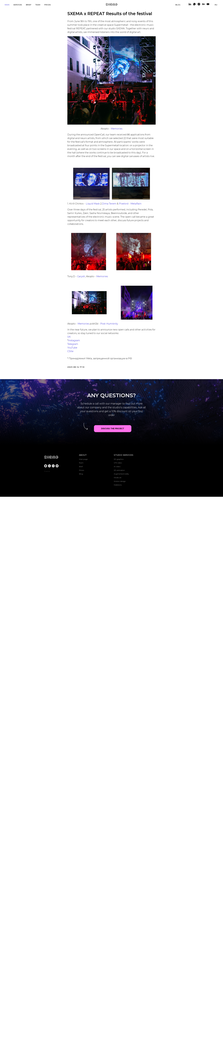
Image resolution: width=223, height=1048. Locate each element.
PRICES (47, 5)
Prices (81, 470)
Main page (83, 459)
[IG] (45, 465)
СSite (70, 351)
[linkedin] (189, 4)
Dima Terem (109, 203)
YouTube (72, 347)
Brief (81, 466)
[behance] (203, 4)
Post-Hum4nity (109, 323)
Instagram (74, 340)
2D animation (119, 470)
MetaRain (135, 203)
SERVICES (17, 5)
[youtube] (208, 4)
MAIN (7, 5)
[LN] (49, 465)
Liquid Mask (93, 203)
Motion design (120, 481)
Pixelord (123, 203)
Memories (116, 128)
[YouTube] (57, 465)
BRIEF (28, 5)
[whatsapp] (194, 4)
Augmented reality (121, 474)
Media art (117, 478)
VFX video (118, 463)
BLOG (177, 5)
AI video (117, 466)
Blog (81, 474)
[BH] (53, 465)
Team (81, 463)
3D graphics (118, 459)
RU (216, 5)
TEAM (37, 5)
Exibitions (118, 485)
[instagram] (198, 4)
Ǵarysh (81, 276)
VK (69, 336)
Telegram (72, 344)
